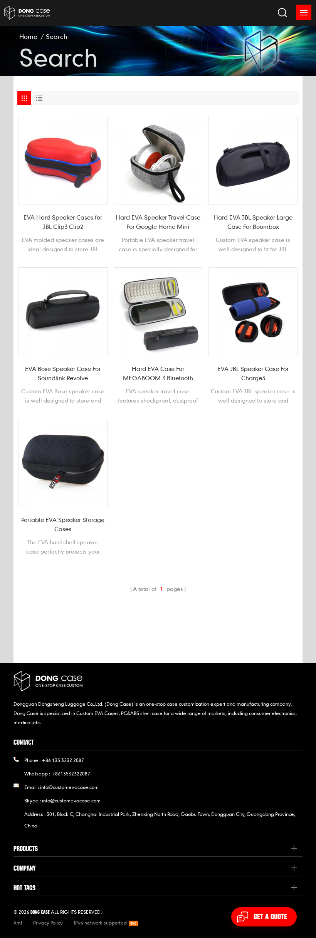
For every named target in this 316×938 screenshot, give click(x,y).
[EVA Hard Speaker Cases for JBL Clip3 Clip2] (63, 160)
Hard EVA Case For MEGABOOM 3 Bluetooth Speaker (158, 374)
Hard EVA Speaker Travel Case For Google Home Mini (158, 221)
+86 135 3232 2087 (63, 760)
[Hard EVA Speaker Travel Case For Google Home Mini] (158, 160)
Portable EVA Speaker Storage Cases (62, 524)
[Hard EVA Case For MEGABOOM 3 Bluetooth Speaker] (158, 312)
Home (28, 36)
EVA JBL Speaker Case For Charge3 (253, 373)
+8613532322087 (70, 773)
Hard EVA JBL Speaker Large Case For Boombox (252, 221)
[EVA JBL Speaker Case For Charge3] (253, 312)
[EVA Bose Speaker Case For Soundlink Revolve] (63, 312)
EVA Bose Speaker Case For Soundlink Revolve (63, 373)
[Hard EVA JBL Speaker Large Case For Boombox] (253, 160)
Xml (17, 923)
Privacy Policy (48, 923)
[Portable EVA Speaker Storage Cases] (63, 463)
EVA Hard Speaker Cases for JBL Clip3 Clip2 (63, 221)
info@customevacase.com (69, 787)
